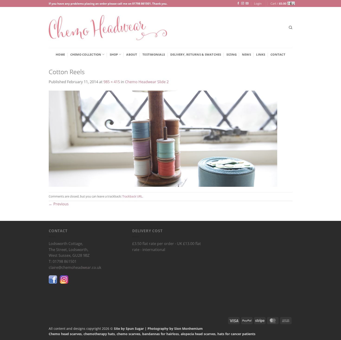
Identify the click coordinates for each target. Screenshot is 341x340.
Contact (277, 54)
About (131, 54)
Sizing (231, 54)
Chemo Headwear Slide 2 (147, 81)
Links (260, 54)
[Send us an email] (247, 3)
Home (60, 54)
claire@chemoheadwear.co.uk (75, 267)
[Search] (290, 27)
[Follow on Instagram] (242, 3)
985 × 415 (111, 81)
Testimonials (153, 54)
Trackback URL (132, 196)
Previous (59, 204)
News (246, 54)
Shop (114, 54)
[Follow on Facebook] (238, 3)
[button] (258, 3)
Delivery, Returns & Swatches (195, 54)
